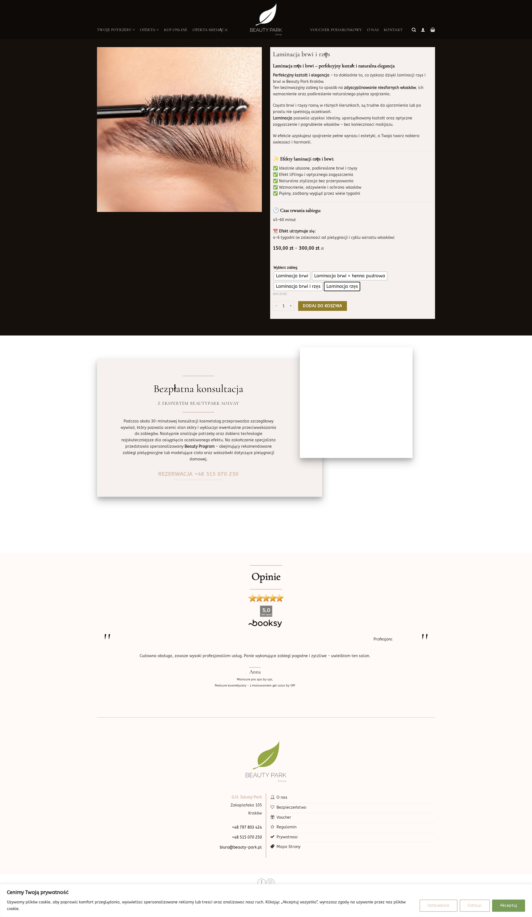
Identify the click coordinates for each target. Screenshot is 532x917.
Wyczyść (280, 294)
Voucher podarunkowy (336, 29)
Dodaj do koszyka (322, 306)
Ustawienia (438, 905)
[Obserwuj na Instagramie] (270, 882)
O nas (373, 29)
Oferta (147, 29)
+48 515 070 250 (247, 837)
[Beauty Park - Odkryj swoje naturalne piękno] (266, 19)
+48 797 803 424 (247, 827)
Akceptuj (508, 905)
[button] (414, 30)
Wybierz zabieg (285, 267)
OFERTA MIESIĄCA (210, 29)
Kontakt (393, 29)
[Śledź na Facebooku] (261, 882)
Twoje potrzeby (114, 29)
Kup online (176, 29)
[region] (266, 900)
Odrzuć (475, 905)
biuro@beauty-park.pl (241, 847)
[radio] (292, 276)
